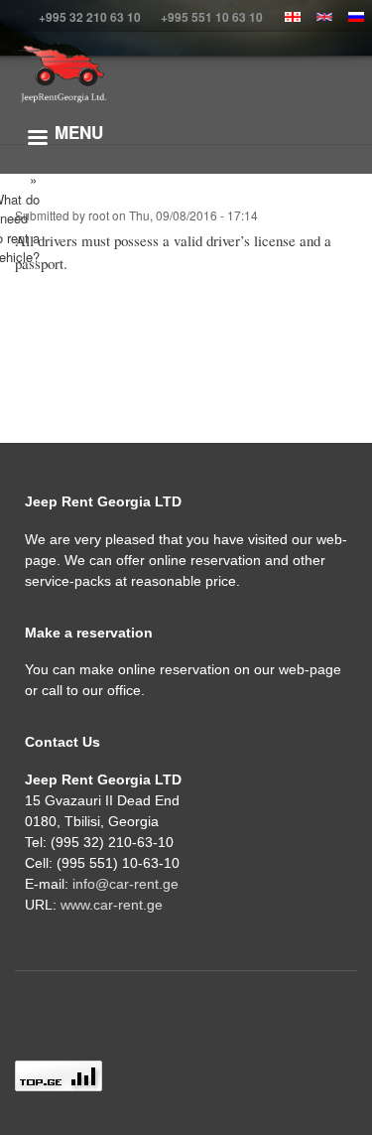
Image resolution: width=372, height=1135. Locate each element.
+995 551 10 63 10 (212, 17)
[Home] (62, 74)
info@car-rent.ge (125, 884)
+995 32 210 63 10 (90, 17)
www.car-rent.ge (112, 905)
